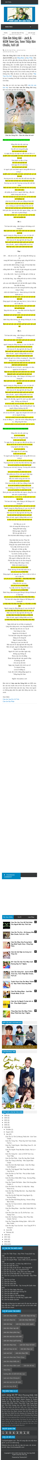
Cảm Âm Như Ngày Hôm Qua (13, 1289)
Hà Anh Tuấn (32, 1419)
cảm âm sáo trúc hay (8, 51)
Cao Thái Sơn (28, 1407)
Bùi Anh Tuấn (19, 1407)
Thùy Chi (31, 1397)
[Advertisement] (19, 789)
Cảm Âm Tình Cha (10, 1281)
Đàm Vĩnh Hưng (28, 1405)
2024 (6, 1118)
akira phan (17, 1415)
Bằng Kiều (31, 1409)
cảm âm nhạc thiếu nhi (11, 1361)
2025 (6, 1115)
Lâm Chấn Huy (9, 1423)
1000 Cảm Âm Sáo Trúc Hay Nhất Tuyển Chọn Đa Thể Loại (23, 1453)
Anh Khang (8, 1417)
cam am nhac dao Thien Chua (14, 1357)
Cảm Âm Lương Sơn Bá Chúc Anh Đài (16, 1275)
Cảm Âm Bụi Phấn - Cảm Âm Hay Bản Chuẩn (19, 1158)
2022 (6, 1120)
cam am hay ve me (10, 1349)
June (7, 1230)
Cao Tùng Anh (33, 1417)
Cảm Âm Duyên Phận (10, 1260)
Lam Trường (11, 1409)
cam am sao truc (21, 50)
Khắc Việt (33, 1395)
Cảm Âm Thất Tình (9, 1258)
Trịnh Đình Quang (10, 1405)
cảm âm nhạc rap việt (11, 1328)
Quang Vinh (30, 1413)
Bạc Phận (29, 58)
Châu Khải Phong (7, 1397)
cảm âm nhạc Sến (22, 1353)
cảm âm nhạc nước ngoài (24, 1324)
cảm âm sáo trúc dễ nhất (12, 1382)
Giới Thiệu (8, 2)
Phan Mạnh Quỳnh (18, 1399)
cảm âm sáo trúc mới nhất (13, 1336)
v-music (13, 1425)
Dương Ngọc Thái (17, 1419)
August (8, 1132)
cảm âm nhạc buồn (10, 1316)
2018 (6, 1235)
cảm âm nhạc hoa (10, 1345)
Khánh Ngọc (31, 1421)
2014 (6, 1244)
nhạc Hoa (7, 1370)
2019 (6, 1127)
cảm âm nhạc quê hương (12, 1340)
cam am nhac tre (9, 1320)
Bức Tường (27, 1417)
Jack (16, 51)
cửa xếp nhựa (32, 1440)
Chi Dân (8, 1399)
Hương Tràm (22, 1411)
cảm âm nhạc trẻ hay (10, 50)
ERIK (11, 1403)
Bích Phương (23, 1395)
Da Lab (11, 1419)
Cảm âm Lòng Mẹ (9, 1264)
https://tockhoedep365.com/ (15, 1447)
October (8, 1129)
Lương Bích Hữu (26, 1423)
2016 (6, 1239)
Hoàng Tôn (25, 1419)
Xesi (6, 1425)
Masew (17, 1409)
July (7, 1134)
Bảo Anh (25, 1409)
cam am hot (8, 1353)
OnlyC (16, 1403)
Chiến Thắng (5, 1419)
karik (21, 1409)
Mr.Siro (25, 1397)
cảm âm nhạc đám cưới (12, 1365)
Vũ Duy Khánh (9, 1415)
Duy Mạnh (14, 1411)
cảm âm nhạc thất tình (26, 1320)
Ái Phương (26, 1415)
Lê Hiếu (15, 1423)
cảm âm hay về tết (10, 1386)
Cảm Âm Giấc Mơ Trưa (10, 1265)
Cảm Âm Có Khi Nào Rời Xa (12, 1273)
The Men (13, 1401)
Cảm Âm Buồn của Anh (11, 1299)
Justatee (25, 1421)
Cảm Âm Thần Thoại (9, 1254)
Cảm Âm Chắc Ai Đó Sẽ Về (12, 1268)
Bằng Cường (19, 1417)
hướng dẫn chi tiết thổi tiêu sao (14, 1374)
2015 (6, 1242)
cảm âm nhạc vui (26, 1349)
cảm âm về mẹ (29, 1365)
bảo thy (9, 1425)
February (9, 1232)
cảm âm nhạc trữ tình (27, 1345)
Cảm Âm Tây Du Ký (9, 1271)
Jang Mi (20, 1421)
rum (22, 1415)
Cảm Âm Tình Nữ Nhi (11, 1285)
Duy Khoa (7, 1411)
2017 (6, 1237)
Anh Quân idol (10, 1407)
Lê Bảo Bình (29, 1401)
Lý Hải (19, 1423)
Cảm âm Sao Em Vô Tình (11, 699)
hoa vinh (19, 1405)
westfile (17, 1425)
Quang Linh (23, 1413)
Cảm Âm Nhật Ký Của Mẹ (12, 1297)
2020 (6, 1125)
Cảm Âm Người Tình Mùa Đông (14, 1295)
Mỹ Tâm (28, 1411)
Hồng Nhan (20, 58)
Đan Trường (20, 1401)
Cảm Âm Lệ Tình (9, 1279)
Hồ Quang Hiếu (18, 1397)
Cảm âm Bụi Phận (8, 701)
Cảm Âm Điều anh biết (11, 1293)
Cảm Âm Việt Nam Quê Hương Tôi (15, 1291)
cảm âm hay (8, 1324)
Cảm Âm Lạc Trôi (8, 1270)
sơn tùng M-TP (10, 1395)
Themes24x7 (23, 1457)
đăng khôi (22, 1425)
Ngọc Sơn (8, 1413)
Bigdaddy (13, 1417)
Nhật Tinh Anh (15, 1413)
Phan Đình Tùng (24, 1403)
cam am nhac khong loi (12, 1378)
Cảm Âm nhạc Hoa (10, 1283)
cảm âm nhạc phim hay (12, 1332)
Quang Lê (29, 1399)
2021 (6, 1122)
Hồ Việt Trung (13, 1421)
